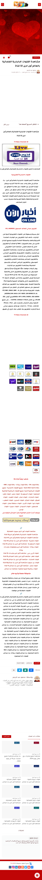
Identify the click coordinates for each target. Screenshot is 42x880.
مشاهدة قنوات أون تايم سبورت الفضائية (21, 531)
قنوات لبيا (35, 503)
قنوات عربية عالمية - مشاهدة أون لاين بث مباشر (31, 781)
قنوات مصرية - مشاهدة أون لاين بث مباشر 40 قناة (21, 541)
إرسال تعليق (34, 838)
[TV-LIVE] (21, 4)
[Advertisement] (21, 32)
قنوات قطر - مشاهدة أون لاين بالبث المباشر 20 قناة (21, 556)
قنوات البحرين (19, 500)
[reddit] (22, 867)
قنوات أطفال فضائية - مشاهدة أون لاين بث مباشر (12, 781)
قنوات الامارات (33, 497)
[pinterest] (19, 867)
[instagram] (13, 867)
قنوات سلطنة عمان (14, 503)
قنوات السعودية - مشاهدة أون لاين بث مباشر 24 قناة (21, 544)
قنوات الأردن (27, 503)
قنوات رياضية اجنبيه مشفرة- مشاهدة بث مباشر (21, 569)
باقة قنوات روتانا (22, 485)
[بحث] (2, 4)
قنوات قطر (7, 494)
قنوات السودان (25, 507)
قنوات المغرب (8, 500)
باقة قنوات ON (34, 485)
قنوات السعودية (26, 494)
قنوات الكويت (13, 497)
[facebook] (32, 867)
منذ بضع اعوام (35, 754)
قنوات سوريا (14, 507)
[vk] (10, 867)
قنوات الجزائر (29, 500)
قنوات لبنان (23, 497)
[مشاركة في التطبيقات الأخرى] (13, 670)
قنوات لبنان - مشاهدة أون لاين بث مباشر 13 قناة (21, 566)
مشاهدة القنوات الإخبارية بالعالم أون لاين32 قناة (21, 535)
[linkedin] (16, 867)
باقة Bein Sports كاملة (31, 488)
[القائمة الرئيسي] (39, 4)
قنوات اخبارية (20, 663)
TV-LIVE (12, 863)
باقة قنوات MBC (9, 485)
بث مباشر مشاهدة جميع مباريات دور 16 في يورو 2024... (12, 759)
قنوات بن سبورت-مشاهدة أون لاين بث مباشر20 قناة (21, 563)
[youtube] (29, 867)
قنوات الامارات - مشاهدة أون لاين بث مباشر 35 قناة (21, 559)
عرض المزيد (6, 736)
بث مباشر (36, 57)
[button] (31, 670)
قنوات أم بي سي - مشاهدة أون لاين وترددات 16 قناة (21, 553)
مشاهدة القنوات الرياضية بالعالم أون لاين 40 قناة (21, 538)
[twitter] (25, 867)
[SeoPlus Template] (30, 863)
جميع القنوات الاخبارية (15, 488)
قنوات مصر (16, 494)
